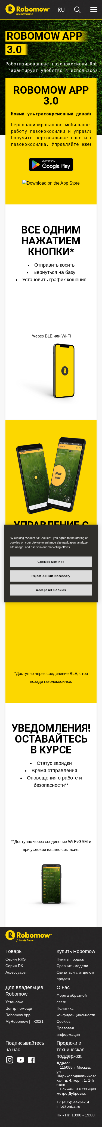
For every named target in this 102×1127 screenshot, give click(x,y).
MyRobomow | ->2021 (24, 1021)
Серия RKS (15, 959)
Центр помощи (18, 1008)
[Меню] (94, 10)
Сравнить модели (72, 966)
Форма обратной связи (72, 998)
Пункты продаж (70, 959)
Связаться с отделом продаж (75, 975)
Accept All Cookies (51, 589)
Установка (14, 1002)
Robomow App (17, 1015)
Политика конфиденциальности (76, 1011)
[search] (77, 10)
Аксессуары (15, 972)
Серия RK (14, 966)
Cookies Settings (51, 561)
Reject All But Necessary (51, 575)
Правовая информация (68, 1031)
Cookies (63, 1021)
